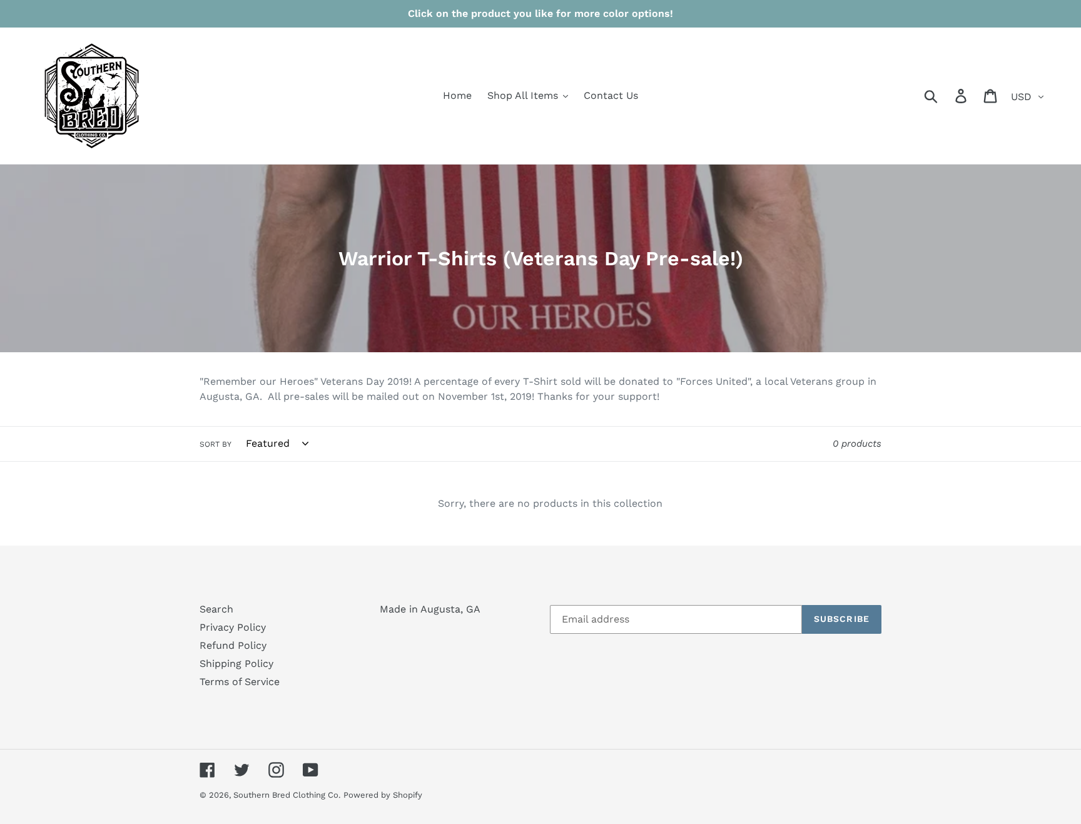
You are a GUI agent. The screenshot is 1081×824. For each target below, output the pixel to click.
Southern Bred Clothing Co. (286, 795)
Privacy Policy (233, 627)
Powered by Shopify (382, 795)
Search (216, 609)
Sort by (215, 444)
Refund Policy (233, 645)
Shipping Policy (236, 663)
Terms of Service (240, 682)
